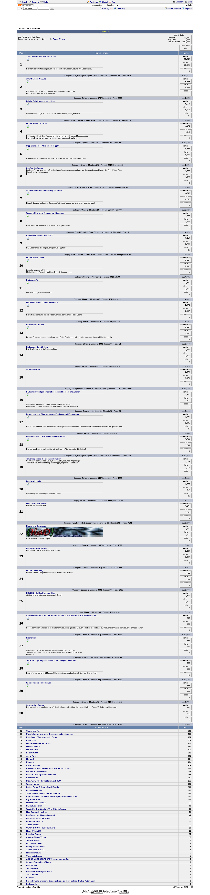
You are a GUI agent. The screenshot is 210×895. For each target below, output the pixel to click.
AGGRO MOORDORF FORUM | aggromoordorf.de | (48, 859)
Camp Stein (31, 740)
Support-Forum (33, 369)
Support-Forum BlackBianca (38, 862)
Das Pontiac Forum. (34, 168)
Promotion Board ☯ (34, 821)
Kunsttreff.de (32, 778)
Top (113, 2)
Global (105, 2)
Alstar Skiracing (33, 765)
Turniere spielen (33, 840)
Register (188, 9)
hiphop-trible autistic (35, 847)
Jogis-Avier (31, 756)
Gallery (46, 2)
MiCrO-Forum (32, 750)
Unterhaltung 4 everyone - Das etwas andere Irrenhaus (49, 734)
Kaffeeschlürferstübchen (37, 347)
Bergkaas (30, 878)
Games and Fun (33, 731)
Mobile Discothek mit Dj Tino (38, 743)
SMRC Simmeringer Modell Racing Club (43, 793)
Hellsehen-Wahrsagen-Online (39, 872)
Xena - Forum (32, 875)
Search (24, 2)
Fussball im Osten (34, 843)
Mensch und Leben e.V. (36, 803)
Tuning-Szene (32, 868)
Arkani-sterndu (32, 825)
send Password (174, 9)
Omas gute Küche (34, 856)
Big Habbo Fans (33, 800)
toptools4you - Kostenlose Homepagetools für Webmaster (51, 796)
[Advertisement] (105, 18)
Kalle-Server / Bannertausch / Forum (41, 737)
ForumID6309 (32, 753)
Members (180, 2)
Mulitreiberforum (33, 853)
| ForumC (30, 759)
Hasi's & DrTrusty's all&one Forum (41, 775)
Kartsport (30, 762)
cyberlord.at (124, 893)
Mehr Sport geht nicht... (36, 812)
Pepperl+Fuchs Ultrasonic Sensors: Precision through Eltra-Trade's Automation (60, 881)
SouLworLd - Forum (35, 705)
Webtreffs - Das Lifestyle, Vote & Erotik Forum (46, 809)
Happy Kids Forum (34, 806)
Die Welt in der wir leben (36, 771)
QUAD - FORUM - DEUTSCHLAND (40, 828)
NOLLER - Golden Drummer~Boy (40, 593)
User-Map (121, 9)
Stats (190, 2)
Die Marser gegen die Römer (38, 818)
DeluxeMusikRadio (34, 790)
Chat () (105, 9)
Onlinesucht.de (33, 747)
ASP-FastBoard (97, 893)
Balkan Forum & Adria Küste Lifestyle (42, 787)
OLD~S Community (34, 571)
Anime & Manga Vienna (36, 837)
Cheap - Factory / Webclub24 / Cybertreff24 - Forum (48, 768)
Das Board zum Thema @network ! (41, 815)
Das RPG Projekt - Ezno (36, 548)
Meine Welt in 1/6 (33, 831)
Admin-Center (59, 39)
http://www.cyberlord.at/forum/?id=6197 (43, 781)
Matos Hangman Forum (36, 504)
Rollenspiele (31, 884)
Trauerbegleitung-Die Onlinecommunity (43, 459)
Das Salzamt (31, 865)
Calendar (35, 2)
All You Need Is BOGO (35, 850)
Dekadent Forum (33, 834)
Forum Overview (24, 28)
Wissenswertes (32, 784)
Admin (189, 5)
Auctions (94, 2)
